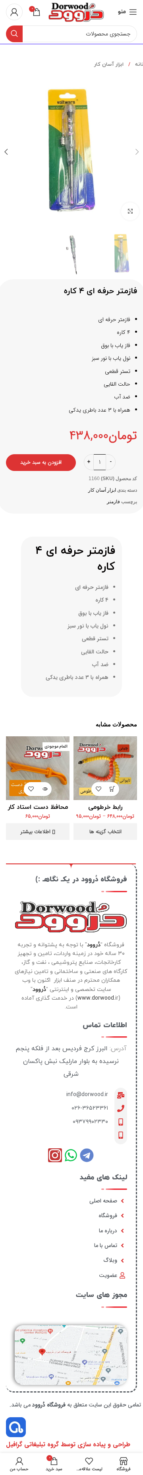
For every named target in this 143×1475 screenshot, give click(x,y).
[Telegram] (87, 1155)
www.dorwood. (96, 998)
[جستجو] (14, 33)
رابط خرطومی (105, 807)
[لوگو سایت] (76, 11)
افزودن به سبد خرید (41, 462)
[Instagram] (55, 1155)
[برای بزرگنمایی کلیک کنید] (130, 211)
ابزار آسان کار (109, 64)
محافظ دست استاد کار (38, 807)
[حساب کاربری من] (14, 12)
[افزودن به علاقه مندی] (98, 789)
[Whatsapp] (71, 1155)
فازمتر (113, 501)
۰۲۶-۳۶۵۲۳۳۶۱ (90, 1108)
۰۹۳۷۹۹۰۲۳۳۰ (90, 1122)
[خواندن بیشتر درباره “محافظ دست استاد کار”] (45, 789)
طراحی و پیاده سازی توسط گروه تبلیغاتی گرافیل (68, 1445)
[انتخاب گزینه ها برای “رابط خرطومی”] (112, 789)
